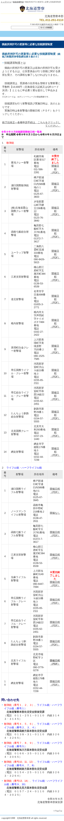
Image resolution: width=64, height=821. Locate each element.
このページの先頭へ (58, 811)
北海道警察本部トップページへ (32, 9)
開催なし (55, 513)
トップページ (6, 2)
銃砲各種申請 (18, 2)
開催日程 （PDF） (55, 169)
